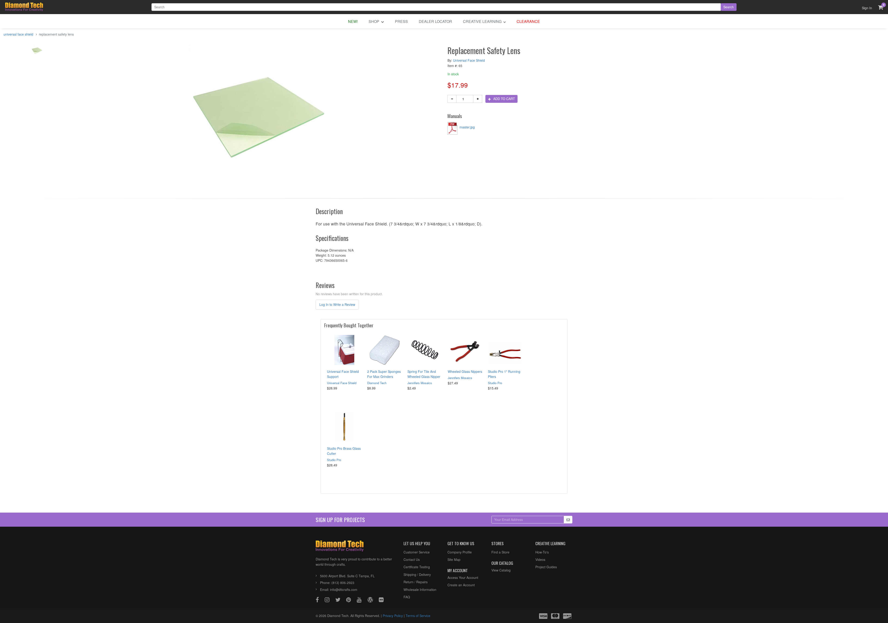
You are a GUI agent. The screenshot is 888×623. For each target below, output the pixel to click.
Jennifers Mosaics (419, 383)
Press (401, 21)
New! (353, 21)
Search (728, 7)
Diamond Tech (376, 383)
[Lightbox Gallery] (37, 52)
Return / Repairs (416, 582)
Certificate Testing (417, 567)
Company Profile (459, 552)
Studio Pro (495, 383)
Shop (374, 21)
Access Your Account (462, 577)
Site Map (453, 559)
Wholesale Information (420, 589)
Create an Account (461, 585)
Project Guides (546, 567)
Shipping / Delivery (417, 574)
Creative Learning (483, 21)
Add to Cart (503, 98)
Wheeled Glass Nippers (465, 371)
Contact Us (412, 559)
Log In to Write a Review (337, 304)
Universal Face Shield (469, 60)
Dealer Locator (435, 21)
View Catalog (501, 570)
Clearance (528, 21)
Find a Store (500, 552)
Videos (540, 559)
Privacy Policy (393, 615)
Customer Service (417, 552)
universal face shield (18, 34)
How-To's (542, 552)
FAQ (407, 597)
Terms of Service (418, 615)
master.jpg (467, 127)
